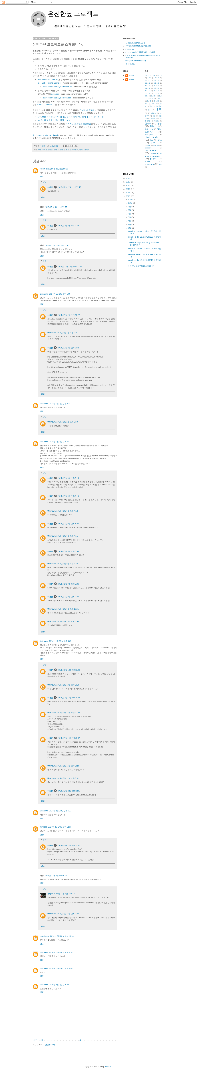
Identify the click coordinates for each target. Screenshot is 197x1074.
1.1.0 (160, 75)
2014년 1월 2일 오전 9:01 (67, 333)
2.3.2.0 (156, 91)
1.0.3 (147, 75)
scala (147, 161)
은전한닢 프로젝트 (65, 13)
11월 (130, 199)
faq (151, 140)
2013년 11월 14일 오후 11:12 (70, 266)
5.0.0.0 (156, 101)
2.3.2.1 (147, 93)
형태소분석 (74, 149)
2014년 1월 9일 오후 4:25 (68, 524)
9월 (129, 207)
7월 (129, 214)
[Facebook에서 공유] (73, 145)
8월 (129, 210)
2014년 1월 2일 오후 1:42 (68, 348)
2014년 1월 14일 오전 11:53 (68, 712)
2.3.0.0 (156, 88)
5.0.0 (149, 101)
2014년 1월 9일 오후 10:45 (67, 609)
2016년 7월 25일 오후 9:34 (67, 914)
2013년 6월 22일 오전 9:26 (57, 169)
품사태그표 (130, 64)
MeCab (55, 79)
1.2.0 (157, 78)
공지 (150, 106)
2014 (128, 193)
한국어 (56, 149)
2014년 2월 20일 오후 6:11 (60, 811)
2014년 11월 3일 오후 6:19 (56, 875)
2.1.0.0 (147, 80)
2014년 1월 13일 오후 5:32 (69, 698)
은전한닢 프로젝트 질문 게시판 (138, 46)
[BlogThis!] (67, 145)
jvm (153, 142)
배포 (159, 109)
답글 (42, 176)
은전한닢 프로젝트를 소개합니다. (141, 266)
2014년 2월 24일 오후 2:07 (69, 845)
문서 (149, 110)
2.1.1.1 (147, 83)
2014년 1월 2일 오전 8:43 (67, 422)
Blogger (108, 1067)
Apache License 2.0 (46, 104)
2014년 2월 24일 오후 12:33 (59, 827)
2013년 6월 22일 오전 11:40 (69, 187)
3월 (129, 224)
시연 (153, 116)
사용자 (153, 113)
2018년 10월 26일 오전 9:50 (60, 952)
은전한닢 (49, 149)
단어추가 (158, 106)
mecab (156, 145)
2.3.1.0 (147, 91)
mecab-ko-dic (44, 79)
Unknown (44, 294)
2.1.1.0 (156, 80)
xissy (42, 169)
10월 (130, 203)
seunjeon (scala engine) (135, 61)
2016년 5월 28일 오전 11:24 (62, 936)
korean (147, 145)
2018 (128, 178)
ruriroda (43, 827)
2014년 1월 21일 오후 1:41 (67, 778)
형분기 (66, 149)
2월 (129, 228)
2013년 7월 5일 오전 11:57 (56, 207)
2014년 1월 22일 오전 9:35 (69, 791)
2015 (128, 189)
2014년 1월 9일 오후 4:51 (67, 536)
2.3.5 (147, 96)
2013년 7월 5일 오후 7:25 (68, 226)
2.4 (160, 96)
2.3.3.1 (156, 93)
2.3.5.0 (153, 96)
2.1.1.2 (156, 83)
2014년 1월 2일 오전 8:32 (59, 404)
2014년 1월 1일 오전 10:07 (60, 294)
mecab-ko (129, 49)
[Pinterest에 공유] (76, 145)
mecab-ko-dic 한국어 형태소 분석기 (140, 52)
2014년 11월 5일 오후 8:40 (65, 894)
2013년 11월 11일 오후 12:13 (57, 245)
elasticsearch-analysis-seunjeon (57, 98)
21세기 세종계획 (87, 110)
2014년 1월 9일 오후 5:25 (67, 564)
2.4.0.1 (159, 98)
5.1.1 (147, 103)
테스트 (156, 121)
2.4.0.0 (150, 98)
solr (160, 164)
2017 (128, 182)
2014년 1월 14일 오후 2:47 (69, 738)
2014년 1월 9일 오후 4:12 (67, 511)
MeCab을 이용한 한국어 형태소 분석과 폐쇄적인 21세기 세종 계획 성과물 (71, 117)
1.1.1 (149, 78)
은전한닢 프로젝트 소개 (135, 43)
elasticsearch (151, 137)
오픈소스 (41, 149)
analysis (149, 134)
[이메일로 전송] (64, 145)
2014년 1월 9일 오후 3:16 (68, 496)
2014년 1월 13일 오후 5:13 (67, 685)
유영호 (50, 894)
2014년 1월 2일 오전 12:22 (69, 315)
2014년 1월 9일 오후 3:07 (59, 442)
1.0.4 (153, 75)
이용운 (50, 187)
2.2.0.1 (147, 88)
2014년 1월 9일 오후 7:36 (68, 584)
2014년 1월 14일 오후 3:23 (67, 766)
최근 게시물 (38, 1040)
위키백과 (154, 118)
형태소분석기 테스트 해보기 (45, 135)
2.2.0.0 (156, 85)
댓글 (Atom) (50, 1045)
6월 (129, 217)
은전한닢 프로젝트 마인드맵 (78, 124)
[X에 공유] (70, 145)
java (160, 140)
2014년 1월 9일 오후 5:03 (68, 551)
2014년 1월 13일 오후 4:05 (60, 641)
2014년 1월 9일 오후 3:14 (68, 478)
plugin (153, 158)
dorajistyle (44, 936)
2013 (128, 196)
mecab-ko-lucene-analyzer (49, 83)
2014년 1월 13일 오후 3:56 (67, 621)
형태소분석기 (84, 149)
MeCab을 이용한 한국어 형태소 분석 (54, 120)
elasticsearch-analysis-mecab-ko (57, 87)
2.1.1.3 (147, 85)
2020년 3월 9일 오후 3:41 (59, 985)
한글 (61, 149)
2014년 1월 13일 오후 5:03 (69, 670)
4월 (129, 221)
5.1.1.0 (154, 103)
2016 (128, 185)
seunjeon (55, 94)
